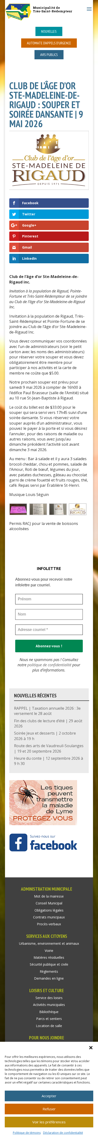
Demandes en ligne (49, 978)
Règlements (49, 971)
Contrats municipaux (49, 917)
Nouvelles (49, 31)
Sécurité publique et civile (49, 964)
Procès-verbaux (49, 924)
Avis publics (49, 54)
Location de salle (49, 1025)
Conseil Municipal (49, 903)
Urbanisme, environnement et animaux (49, 943)
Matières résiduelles (49, 957)
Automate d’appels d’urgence (49, 43)
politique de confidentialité (49, 664)
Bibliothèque (49, 1011)
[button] (90, 1047)
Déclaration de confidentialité (63, 1133)
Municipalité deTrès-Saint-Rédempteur (52, 9)
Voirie (49, 950)
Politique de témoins (27, 1133)
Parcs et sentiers (49, 1018)
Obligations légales (49, 910)
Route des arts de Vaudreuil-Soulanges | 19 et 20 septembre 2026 (48, 748)
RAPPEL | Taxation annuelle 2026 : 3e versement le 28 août (47, 711)
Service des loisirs (49, 997)
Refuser (49, 1109)
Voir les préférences (49, 1122)
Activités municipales (49, 1004)
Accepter (49, 1095)
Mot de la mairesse (49, 896)
